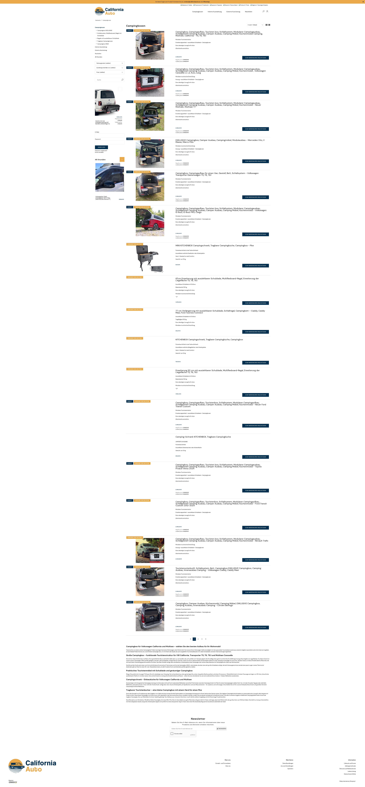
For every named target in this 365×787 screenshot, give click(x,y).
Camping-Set (167, 674)
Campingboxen (100, 27)
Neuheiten (98, 53)
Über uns (228, 766)
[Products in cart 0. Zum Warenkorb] (260, 11)
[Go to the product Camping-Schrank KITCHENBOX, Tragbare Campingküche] (150, 437)
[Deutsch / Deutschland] (230, 5)
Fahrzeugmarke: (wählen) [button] (103, 63)
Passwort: (98, 139)
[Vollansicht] (269, 25)
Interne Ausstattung (101, 47)
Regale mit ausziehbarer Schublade (108, 38)
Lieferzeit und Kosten (350, 763)
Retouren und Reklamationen (348, 768)
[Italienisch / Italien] (186, 5)
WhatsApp (206, 2)
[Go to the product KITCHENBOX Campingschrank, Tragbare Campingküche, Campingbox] (150, 340)
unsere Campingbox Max (137, 660)
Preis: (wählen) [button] (100, 72)
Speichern (290, 768)
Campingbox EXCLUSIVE (104, 30)
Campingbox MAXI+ (184, 665)
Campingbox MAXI (103, 44)
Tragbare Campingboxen (105, 41)
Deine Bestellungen (288, 763)
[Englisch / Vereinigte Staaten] (259, 5)
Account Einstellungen (287, 766)
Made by (11, 780)
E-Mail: (97, 132)
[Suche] (122, 80)
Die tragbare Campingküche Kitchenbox (231, 693)
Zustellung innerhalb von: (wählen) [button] (105, 68)
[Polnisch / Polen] (244, 5)
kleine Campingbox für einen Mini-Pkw (161, 700)
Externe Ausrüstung (101, 50)
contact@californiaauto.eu (192, 2)
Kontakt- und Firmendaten (223, 763)
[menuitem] (248, 11)
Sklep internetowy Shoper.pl (347, 781)
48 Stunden (98, 57)
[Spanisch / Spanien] (216, 5)
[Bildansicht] (266, 25)
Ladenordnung (352, 771)
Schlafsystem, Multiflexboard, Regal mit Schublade (109, 34)
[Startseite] (142, 11)
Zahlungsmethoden (350, 766)
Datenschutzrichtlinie (350, 774)
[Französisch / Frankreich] (201, 5)
